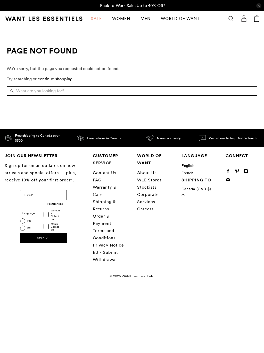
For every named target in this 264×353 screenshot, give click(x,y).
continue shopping (55, 78)
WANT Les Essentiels (137, 276)
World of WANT (180, 18)
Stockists (146, 187)
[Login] (243, 18)
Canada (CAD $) (196, 189)
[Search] (231, 18)
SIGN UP (43, 237)
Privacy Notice (108, 245)
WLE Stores (149, 180)
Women (121, 18)
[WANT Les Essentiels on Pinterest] (238, 172)
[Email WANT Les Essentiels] (229, 180)
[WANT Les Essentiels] (43, 18)
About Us (146, 172)
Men (146, 18)
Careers (145, 208)
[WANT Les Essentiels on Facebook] (229, 172)
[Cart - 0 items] (257, 18)
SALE (96, 18)
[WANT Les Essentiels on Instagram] (247, 172)
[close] (258, 5)
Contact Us (104, 172)
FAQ (97, 180)
